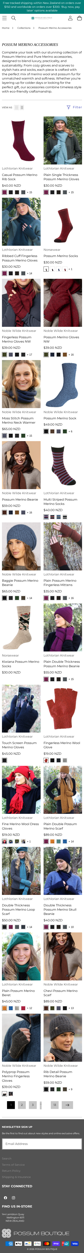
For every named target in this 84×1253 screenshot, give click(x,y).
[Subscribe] (74, 1143)
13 (55, 1105)
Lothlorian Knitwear (17, 168)
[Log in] (70, 18)
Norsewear (52, 250)
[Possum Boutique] (41, 18)
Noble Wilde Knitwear (19, 331)
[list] (16, 107)
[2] (22, 107)
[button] (79, 18)
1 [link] (11, 1105)
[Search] (13, 18)
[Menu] (4, 18)
